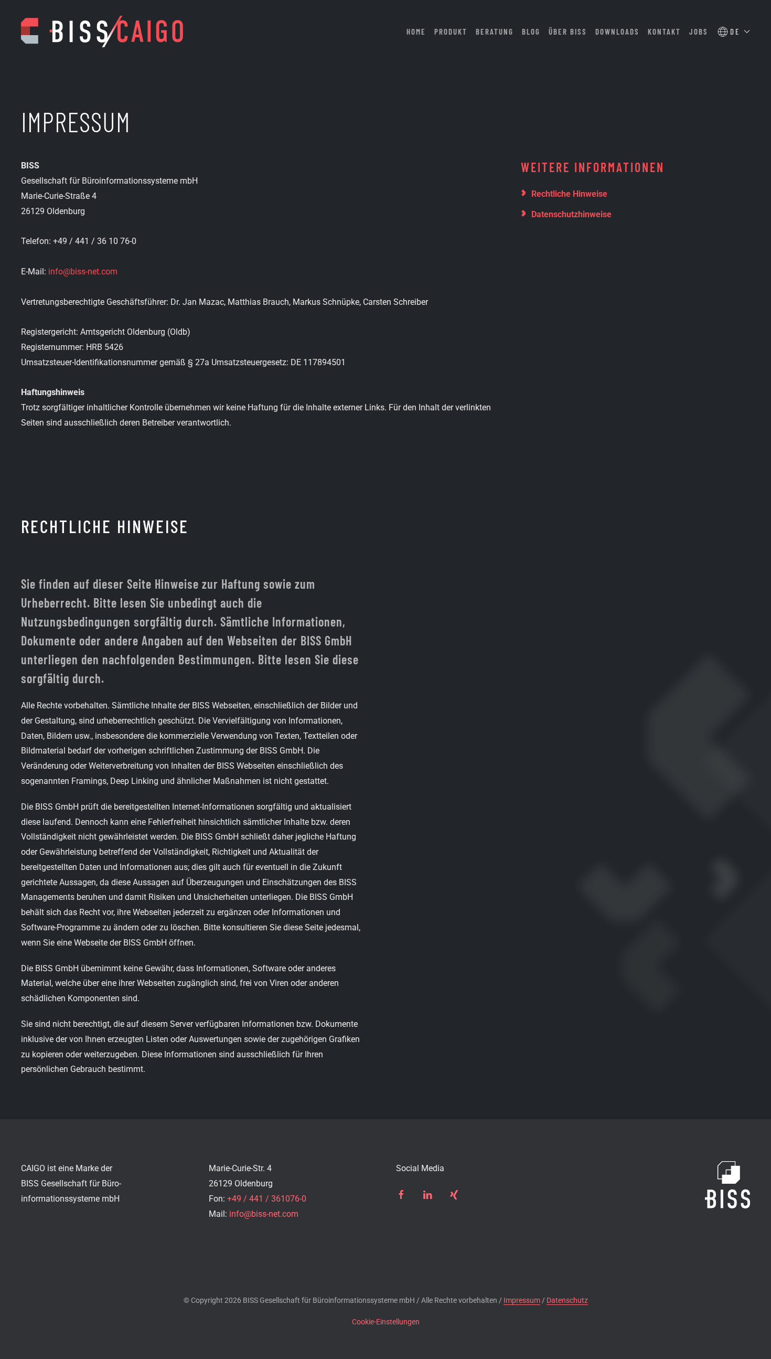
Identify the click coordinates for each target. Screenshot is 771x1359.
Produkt (450, 31)
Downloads (617, 31)
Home (416, 31)
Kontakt (664, 31)
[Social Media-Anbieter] (401, 1194)
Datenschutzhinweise (571, 214)
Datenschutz (567, 1300)
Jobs (698, 31)
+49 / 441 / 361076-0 (266, 1199)
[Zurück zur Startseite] (102, 31)
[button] (734, 32)
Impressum (522, 1300)
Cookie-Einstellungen (386, 1322)
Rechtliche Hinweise (569, 194)
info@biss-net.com (82, 272)
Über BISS (568, 31)
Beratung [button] (494, 31)
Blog (531, 31)
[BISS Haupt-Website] (727, 1184)
